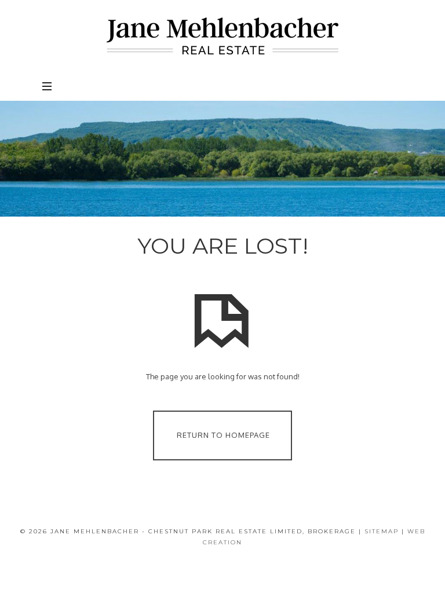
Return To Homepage (223, 434)
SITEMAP (381, 531)
